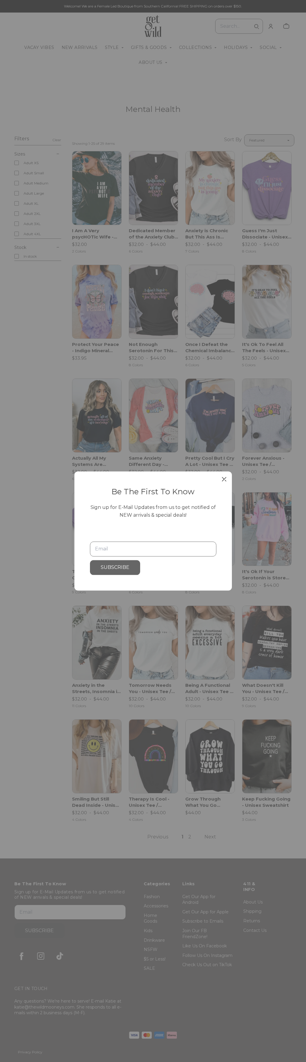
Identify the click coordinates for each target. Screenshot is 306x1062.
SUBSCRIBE (115, 567)
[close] (224, 479)
